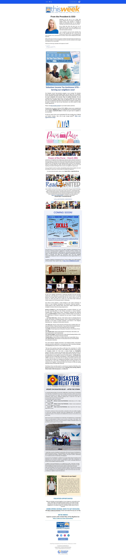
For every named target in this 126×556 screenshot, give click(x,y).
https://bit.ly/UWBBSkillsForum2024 (71, 260)
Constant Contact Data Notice (66, 547)
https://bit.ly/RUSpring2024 (57, 195)
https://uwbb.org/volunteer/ (54, 510)
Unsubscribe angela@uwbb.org (63, 545)
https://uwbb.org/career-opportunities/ (63, 518)
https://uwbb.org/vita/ (55, 105)
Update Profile (57, 547)
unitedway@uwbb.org (62, 548)
